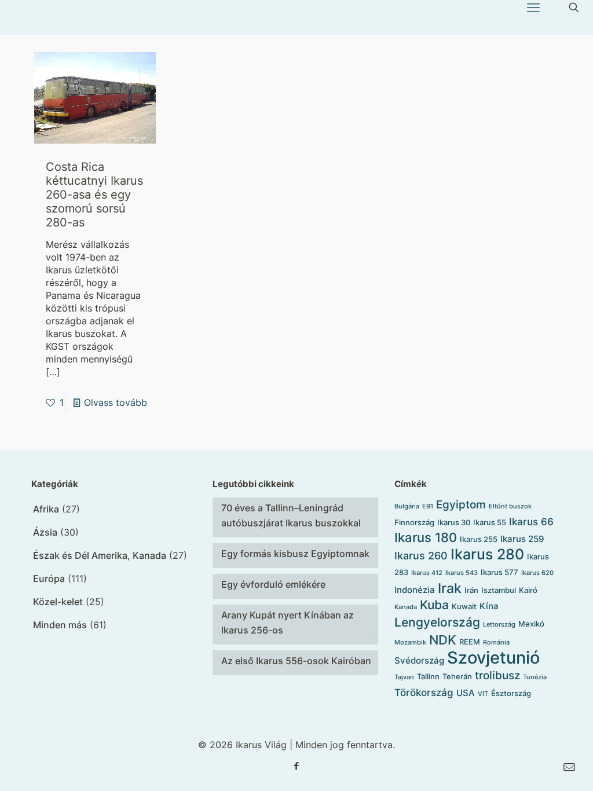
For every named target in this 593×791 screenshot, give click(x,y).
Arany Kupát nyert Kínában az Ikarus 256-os (287, 622)
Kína (489, 606)
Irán (471, 590)
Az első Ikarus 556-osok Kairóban (296, 661)
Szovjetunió (493, 657)
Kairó (528, 590)
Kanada (405, 607)
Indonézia (414, 590)
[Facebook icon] (296, 765)
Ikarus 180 (425, 537)
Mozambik (410, 642)
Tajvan (404, 677)
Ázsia (45, 532)
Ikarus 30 (453, 522)
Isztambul (498, 590)
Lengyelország (437, 622)
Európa (49, 578)
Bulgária (406, 506)
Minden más (60, 625)
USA (465, 693)
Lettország (499, 624)
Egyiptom (461, 504)
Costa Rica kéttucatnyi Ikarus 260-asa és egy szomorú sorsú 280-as (94, 194)
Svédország (419, 660)
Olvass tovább (115, 402)
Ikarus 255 (478, 539)
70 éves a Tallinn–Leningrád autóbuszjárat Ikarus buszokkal (291, 515)
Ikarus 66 (531, 522)
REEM (469, 641)
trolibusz (497, 675)
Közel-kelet (58, 601)
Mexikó (531, 623)
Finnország (414, 522)
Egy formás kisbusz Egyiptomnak (295, 553)
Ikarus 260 (421, 556)
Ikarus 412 (426, 573)
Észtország (511, 693)
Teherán (457, 676)
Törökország (423, 692)
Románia (496, 642)
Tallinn (428, 676)
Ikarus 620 (537, 573)
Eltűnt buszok (510, 506)
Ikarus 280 (487, 554)
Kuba (434, 605)
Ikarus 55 (489, 522)
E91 (427, 506)
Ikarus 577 (499, 572)
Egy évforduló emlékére (273, 584)
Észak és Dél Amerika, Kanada (99, 555)
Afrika (46, 509)
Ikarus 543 (461, 573)
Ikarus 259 (522, 539)
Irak (450, 588)
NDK (442, 639)
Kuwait (464, 606)
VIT (483, 694)
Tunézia (535, 677)
